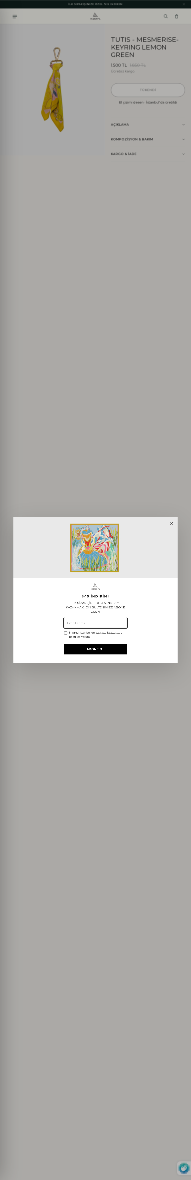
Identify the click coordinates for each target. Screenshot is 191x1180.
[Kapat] (172, 523)
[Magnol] (95, 586)
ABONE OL (95, 649)
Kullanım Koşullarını (115, 633)
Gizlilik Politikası (101, 633)
